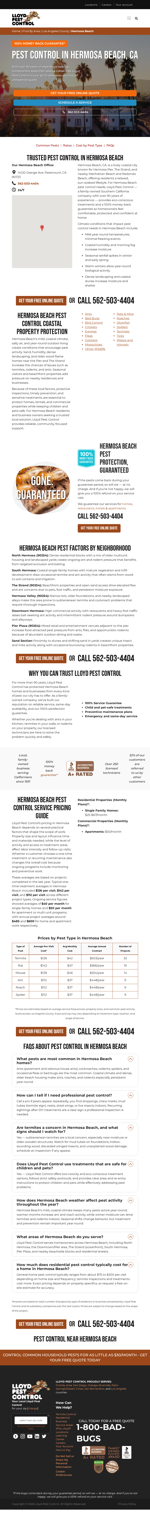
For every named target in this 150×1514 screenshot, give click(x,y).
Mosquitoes (93, 344)
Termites (123, 331)
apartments (117, 508)
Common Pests (47, 145)
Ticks (120, 336)
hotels (100, 508)
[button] (42, 226)
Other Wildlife (95, 349)
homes (127, 504)
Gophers (91, 340)
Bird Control (94, 322)
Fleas (89, 336)
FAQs (110, 145)
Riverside (104, 1385)
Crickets (91, 327)
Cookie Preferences (64, 1473)
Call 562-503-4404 (106, 300)
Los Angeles (118, 1388)
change (33, 1408)
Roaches (123, 318)
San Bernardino (94, 1388)
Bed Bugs (92, 318)
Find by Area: (64, 1385)
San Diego (80, 1385)
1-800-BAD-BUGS (100, 1432)
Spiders (122, 327)
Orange (92, 1385)
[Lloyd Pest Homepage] (26, 18)
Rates (67, 145)
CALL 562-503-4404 (100, 516)
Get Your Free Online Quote (75, 93)
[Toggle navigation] (129, 18)
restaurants (86, 508)
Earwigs (91, 331)
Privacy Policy (127, 1504)
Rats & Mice (125, 314)
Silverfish (123, 322)
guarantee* (49, 775)
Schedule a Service (75, 102)
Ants (88, 314)
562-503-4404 (78, 112)
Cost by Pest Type (89, 145)
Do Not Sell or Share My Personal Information (65, 1462)
